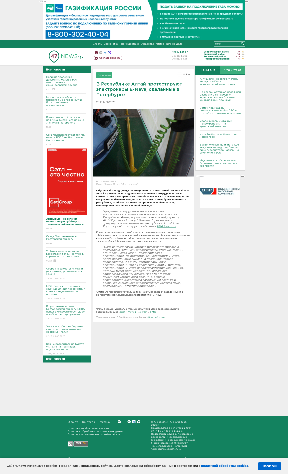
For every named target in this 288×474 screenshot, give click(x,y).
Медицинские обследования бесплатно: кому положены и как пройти (219, 163)
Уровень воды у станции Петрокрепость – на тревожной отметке (216, 124)
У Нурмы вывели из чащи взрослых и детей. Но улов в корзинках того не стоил (65, 256)
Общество (147, 44)
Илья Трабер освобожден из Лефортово (218, 135)
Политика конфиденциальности (88, 428)
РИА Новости (166, 226)
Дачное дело (174, 44)
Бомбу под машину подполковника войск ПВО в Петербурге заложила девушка (220, 110)
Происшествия (129, 44)
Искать (242, 43)
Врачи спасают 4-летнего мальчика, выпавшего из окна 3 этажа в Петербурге (65, 122)
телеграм (105, 52)
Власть (97, 44)
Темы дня (208, 70)
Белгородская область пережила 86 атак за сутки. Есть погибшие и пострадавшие (64, 103)
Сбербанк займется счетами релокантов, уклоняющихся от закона (66, 273)
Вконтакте (129, 421)
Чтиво (160, 44)
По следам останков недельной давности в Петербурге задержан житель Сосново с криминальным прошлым (220, 96)
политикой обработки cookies (224, 466)
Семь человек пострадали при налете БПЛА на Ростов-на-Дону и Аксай (66, 140)
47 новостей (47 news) (167, 422)
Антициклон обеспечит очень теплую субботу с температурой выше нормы (219, 81)
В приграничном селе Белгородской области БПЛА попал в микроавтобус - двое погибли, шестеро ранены (65, 312)
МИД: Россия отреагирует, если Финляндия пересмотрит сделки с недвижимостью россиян (65, 292)
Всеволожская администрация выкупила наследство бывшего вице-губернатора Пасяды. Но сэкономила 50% (220, 149)
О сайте (73, 422)
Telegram (134, 421)
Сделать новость (109, 58)
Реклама (104, 422)
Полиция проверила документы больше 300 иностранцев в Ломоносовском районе (61, 83)
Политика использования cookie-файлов (94, 435)
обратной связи (156, 317)
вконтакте (100, 52)
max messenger (109, 52)
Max (138, 421)
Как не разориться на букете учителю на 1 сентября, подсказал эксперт (65, 349)
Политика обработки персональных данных (96, 431)
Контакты (88, 422)
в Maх (153, 312)
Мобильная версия (96, 52)
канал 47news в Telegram (133, 312)
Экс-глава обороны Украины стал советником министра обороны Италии (65, 331)
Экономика (111, 44)
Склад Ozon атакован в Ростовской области (61, 239)
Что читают (233, 70)
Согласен (270, 466)
